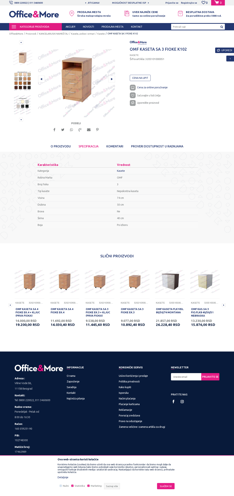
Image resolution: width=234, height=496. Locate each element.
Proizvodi (31, 33)
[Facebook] (54, 129)
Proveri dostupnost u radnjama (157, 146)
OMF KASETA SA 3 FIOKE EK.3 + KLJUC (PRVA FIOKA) (98, 312)
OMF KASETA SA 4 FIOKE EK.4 (62, 311)
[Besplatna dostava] (180, 13)
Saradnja (71, 387)
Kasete (101, 33)
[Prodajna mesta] (72, 13)
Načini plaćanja (127, 398)
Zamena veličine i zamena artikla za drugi (142, 426)
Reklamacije (125, 409)
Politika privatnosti (129, 381)
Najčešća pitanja (76, 398)
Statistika (80, 485)
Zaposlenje (73, 381)
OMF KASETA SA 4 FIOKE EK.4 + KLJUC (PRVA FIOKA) (28, 312)
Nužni (66, 485)
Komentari (114, 146)
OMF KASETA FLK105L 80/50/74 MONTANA (170, 311)
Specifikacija (89, 146)
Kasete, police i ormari (83, 33)
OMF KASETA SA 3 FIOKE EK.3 (132, 311)
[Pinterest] (97, 129)
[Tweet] (62, 129)
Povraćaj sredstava (129, 415)
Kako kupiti (125, 387)
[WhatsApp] (71, 129)
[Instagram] (182, 401)
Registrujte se (189, 2)
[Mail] (89, 129)
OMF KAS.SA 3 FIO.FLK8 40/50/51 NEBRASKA (202, 312)
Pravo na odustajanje (130, 421)
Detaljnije (63, 477)
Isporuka (124, 392)
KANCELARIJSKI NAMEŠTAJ (53, 33)
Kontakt (71, 392)
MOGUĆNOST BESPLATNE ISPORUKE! (116, 2)
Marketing (96, 485)
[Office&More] (34, 15)
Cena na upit (140, 77)
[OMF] (138, 42)
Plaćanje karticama (129, 404)
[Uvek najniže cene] (127, 13)
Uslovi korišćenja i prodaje (133, 375)
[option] (117, 2)
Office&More (16, 33)
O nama (71, 375)
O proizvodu (61, 146)
